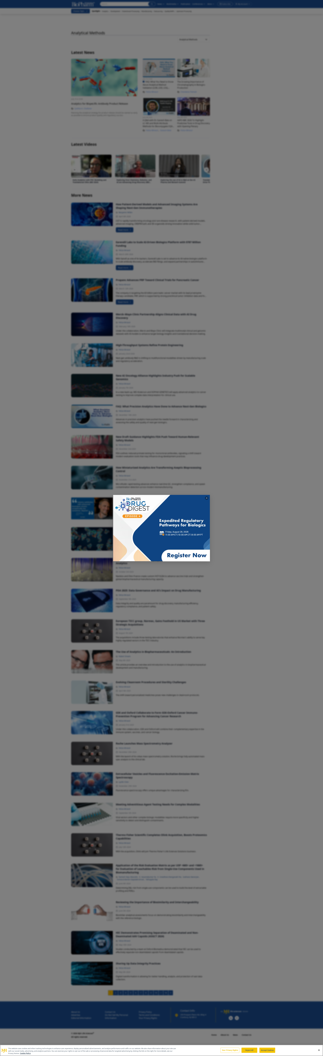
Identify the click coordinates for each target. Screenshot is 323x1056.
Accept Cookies (267, 1050)
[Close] (319, 1050)
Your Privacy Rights (230, 1050)
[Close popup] (206, 498)
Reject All (249, 1050)
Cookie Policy (25, 1053)
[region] (161, 1050)
